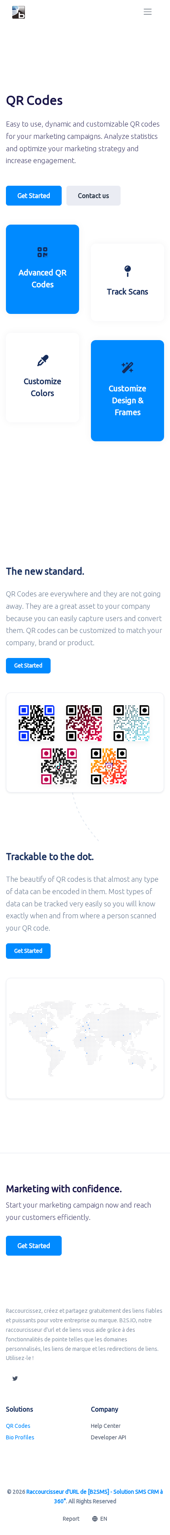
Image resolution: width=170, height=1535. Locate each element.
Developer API (108, 1437)
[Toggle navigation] (148, 12)
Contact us (93, 195)
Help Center (106, 1426)
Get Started (33, 195)
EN (103, 1519)
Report (71, 1519)
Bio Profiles (20, 1437)
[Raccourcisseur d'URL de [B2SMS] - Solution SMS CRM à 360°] (18, 12)
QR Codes (18, 1426)
